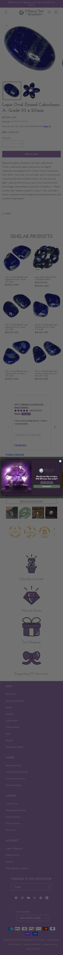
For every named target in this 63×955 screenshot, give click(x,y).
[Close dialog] (60, 461)
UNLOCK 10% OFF (46, 486)
